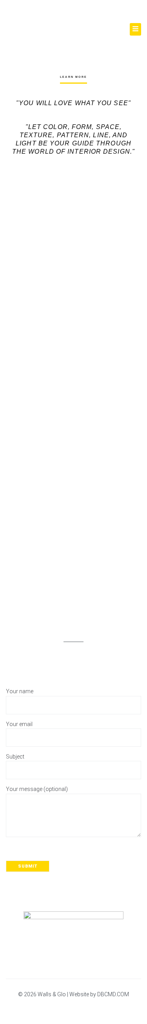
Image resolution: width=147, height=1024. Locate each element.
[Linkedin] (94, 1008)
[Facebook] (56, 1008)
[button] (135, 29)
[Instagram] (75, 1008)
